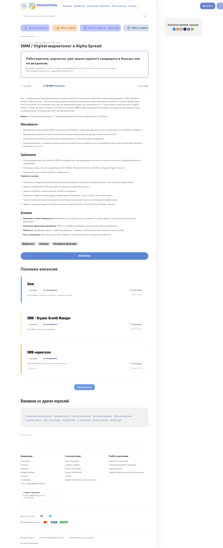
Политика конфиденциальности (51, 538)
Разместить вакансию (118, 461)
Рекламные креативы (64, 243)
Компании (105, 6)
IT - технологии (83, 420)
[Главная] (43, 6)
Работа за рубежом (52, 420)
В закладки (137, 290)
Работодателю (119, 6)
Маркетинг (28, 243)
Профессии (79, 6)
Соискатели (92, 6)
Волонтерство (69, 420)
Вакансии (67, 6)
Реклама (43, 243)
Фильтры (84, 255)
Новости (24, 465)
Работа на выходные (123, 416)
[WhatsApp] (192, 29)
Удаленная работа (61, 416)
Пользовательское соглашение (81, 538)
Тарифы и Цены (115, 468)
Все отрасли (26, 435)
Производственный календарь (122, 465)
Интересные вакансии (102, 416)
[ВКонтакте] (174, 29)
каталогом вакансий (88, 68)
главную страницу (54, 68)
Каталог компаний (73, 468)
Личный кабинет (28, 472)
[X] (184, 29)
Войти (209, 6)
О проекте (25, 461)
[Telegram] (181, 29)
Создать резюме (72, 465)
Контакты (25, 468)
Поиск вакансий (72, 461)
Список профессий (73, 472)
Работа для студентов (81, 416)
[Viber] (188, 29)
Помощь (133, 6)
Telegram (30, 498)
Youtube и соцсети (100, 420)
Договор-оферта (27, 538)
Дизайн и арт (116, 420)
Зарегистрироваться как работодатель (126, 472)
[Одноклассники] (177, 29)
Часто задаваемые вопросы (33, 483)
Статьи (68, 476)
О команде (25, 480)
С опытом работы (33, 420)
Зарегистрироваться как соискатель (81, 480)
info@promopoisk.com (37, 495)
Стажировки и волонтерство (38, 416)
